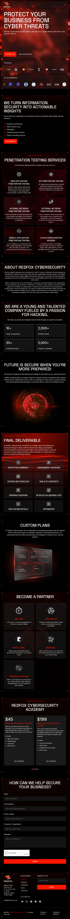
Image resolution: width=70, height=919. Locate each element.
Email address (9, 804)
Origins (24, 882)
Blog (23, 888)
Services (24, 885)
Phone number (9, 814)
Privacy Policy (43, 913)
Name (6, 794)
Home (23, 879)
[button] (64, 5)
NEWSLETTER (42, 876)
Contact (24, 890)
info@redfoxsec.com (10, 900)
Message (7, 834)
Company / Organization (12, 824)
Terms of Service (56, 913)
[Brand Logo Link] (6, 5)
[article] (19, 182)
